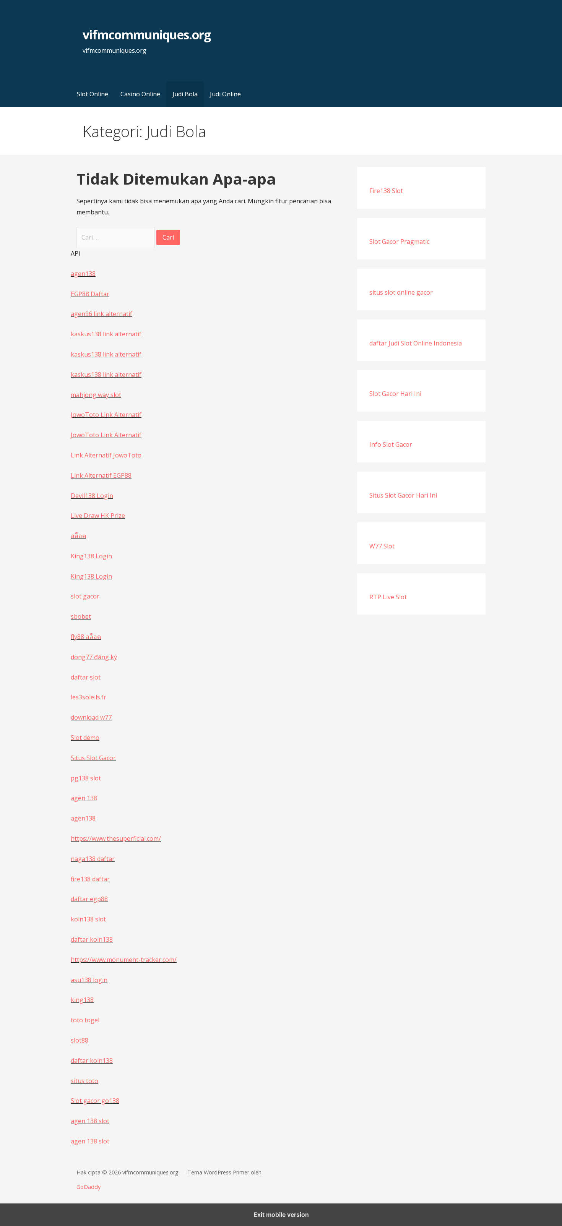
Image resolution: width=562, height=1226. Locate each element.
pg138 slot (86, 778)
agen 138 (84, 798)
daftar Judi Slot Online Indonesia (415, 343)
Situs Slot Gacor (93, 758)
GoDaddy (88, 1186)
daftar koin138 (92, 939)
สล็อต (78, 536)
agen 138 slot (90, 1121)
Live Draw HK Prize (98, 515)
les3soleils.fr (88, 697)
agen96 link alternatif (101, 314)
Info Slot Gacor (390, 444)
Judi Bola (185, 94)
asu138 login (89, 980)
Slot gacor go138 (95, 1100)
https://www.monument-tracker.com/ (124, 959)
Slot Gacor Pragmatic (399, 241)
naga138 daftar (93, 859)
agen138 (83, 273)
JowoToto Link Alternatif (106, 414)
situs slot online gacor (401, 292)
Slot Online (92, 94)
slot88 (79, 1040)
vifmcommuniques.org (147, 34)
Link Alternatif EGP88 (101, 475)
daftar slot (86, 677)
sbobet (81, 616)
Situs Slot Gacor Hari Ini (403, 495)
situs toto (84, 1081)
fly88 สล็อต (86, 636)
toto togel (85, 1020)
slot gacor (85, 596)
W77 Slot (382, 546)
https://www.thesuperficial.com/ (116, 838)
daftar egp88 (89, 899)
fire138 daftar (90, 879)
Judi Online (225, 94)
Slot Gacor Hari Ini (395, 393)
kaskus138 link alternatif (106, 334)
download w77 (91, 717)
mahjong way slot (96, 395)
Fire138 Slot (386, 190)
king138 (82, 1000)
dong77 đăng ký (94, 657)
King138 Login (91, 556)
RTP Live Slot (388, 597)
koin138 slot (88, 919)
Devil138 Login (92, 495)
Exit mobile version (281, 1214)
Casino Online (140, 94)
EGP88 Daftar (90, 294)
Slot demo (85, 737)
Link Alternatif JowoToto (106, 455)
